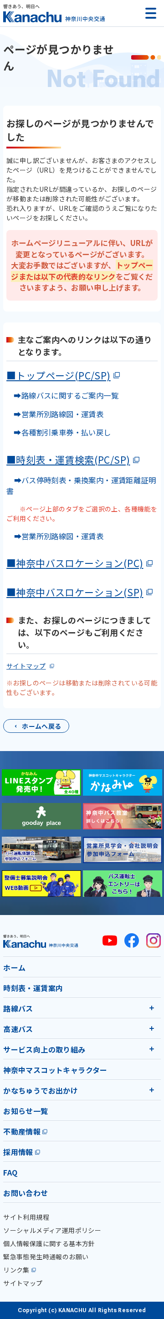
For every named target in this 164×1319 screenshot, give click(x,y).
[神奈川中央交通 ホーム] (40, 941)
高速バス (18, 1028)
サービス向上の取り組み (44, 1049)
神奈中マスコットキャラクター (55, 1069)
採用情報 (18, 1151)
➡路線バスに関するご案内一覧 (62, 395)
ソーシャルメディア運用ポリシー (52, 1230)
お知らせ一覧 (25, 1110)
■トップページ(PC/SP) (58, 375)
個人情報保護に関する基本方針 (49, 1243)
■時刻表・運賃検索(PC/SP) (68, 459)
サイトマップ (26, 665)
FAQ (10, 1172)
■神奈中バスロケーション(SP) (74, 592)
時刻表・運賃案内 (33, 987)
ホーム (14, 967)
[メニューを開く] (151, 13)
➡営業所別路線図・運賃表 (54, 414)
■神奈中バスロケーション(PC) (74, 563)
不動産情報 (22, 1131)
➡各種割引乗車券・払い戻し (58, 432)
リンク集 (16, 1269)
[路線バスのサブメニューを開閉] (152, 1007)
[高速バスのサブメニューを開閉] (152, 1028)
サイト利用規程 (26, 1217)
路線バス (18, 1008)
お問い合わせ (25, 1192)
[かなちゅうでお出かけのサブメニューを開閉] (152, 1089)
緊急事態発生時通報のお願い (45, 1256)
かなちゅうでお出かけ (40, 1090)
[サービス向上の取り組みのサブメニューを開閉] (152, 1048)
